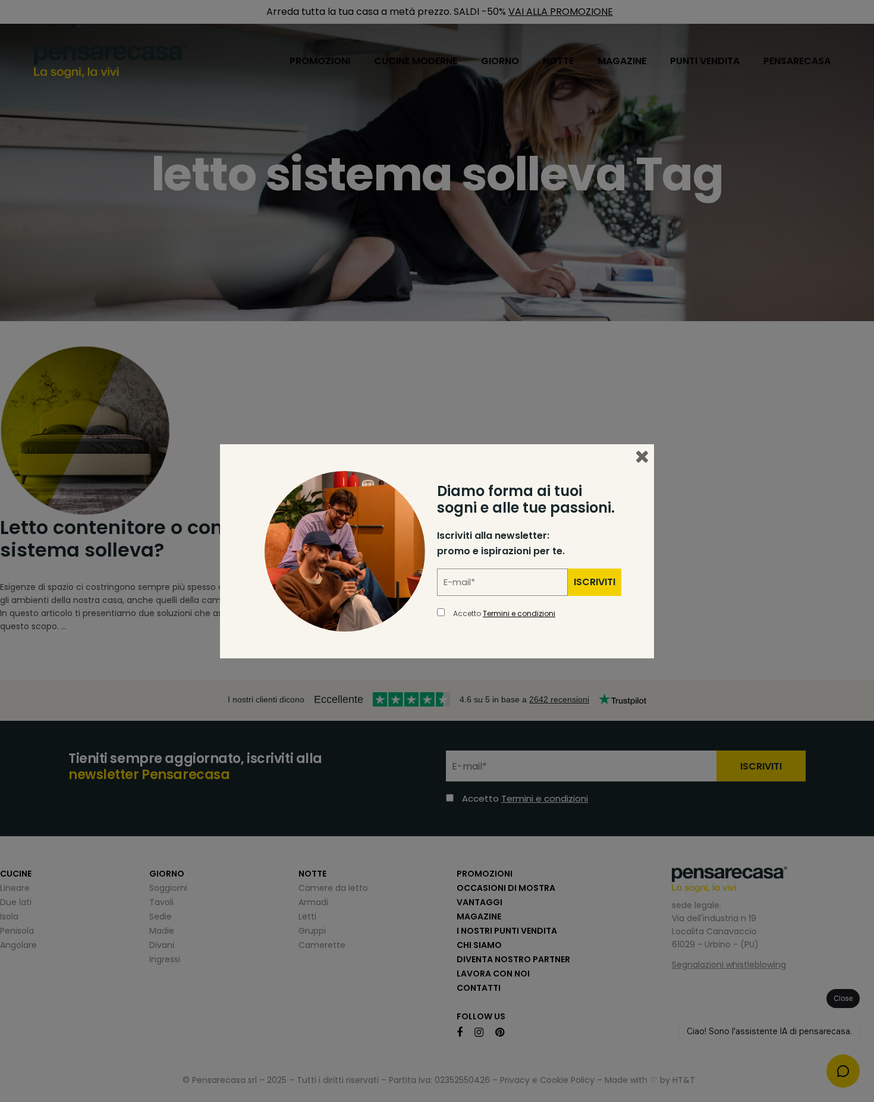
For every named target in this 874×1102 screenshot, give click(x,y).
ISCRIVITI (594, 582)
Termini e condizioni (519, 613)
